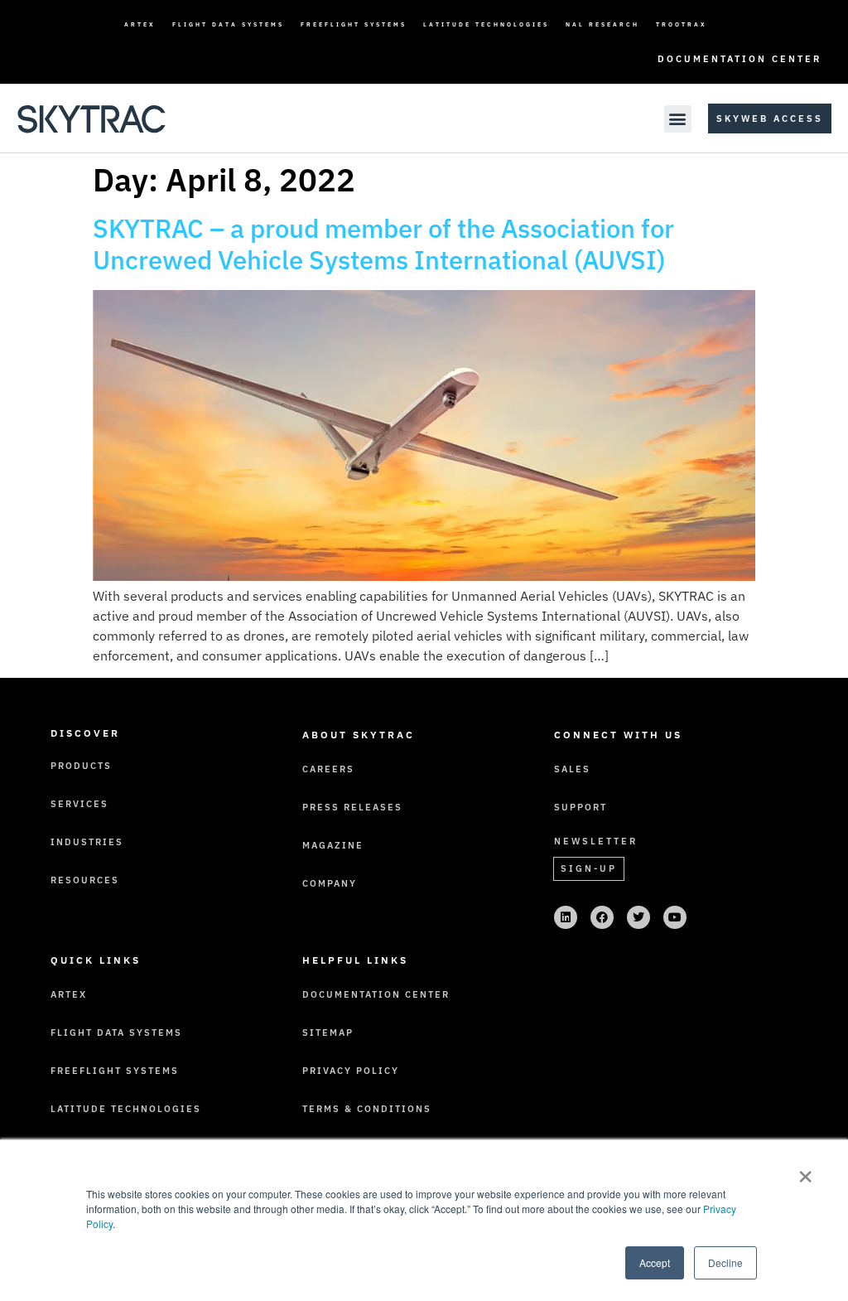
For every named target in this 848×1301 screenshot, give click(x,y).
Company (329, 883)
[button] (677, 119)
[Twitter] (638, 917)
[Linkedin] (565, 917)
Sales (572, 769)
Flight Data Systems (228, 24)
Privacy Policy (350, 1070)
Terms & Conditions (366, 1109)
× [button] (805, 1170)
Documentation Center (740, 59)
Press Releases (352, 807)
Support (580, 807)
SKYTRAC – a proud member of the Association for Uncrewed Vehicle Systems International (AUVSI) (383, 244)
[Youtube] (675, 917)
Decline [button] (725, 1262)
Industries (87, 842)
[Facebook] (602, 917)
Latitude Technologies (486, 24)
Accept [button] (654, 1262)
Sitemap (328, 1032)
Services (79, 804)
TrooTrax (681, 24)
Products (81, 765)
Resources (85, 880)
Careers (328, 769)
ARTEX (140, 24)
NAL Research (602, 24)
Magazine (333, 845)
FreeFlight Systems (354, 24)
